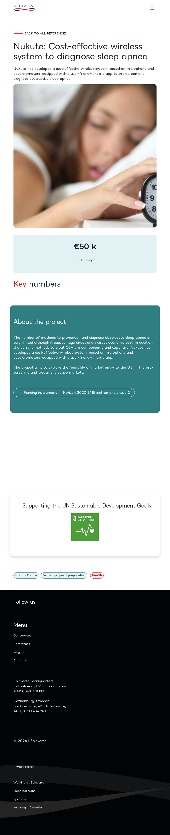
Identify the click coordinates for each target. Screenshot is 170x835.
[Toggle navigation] (152, 8)
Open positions (24, 790)
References (21, 643)
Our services (22, 635)
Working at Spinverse (29, 782)
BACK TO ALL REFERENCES (45, 33)
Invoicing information (28, 807)
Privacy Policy (23, 766)
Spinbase (20, 799)
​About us (20, 660)
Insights (18, 652)
